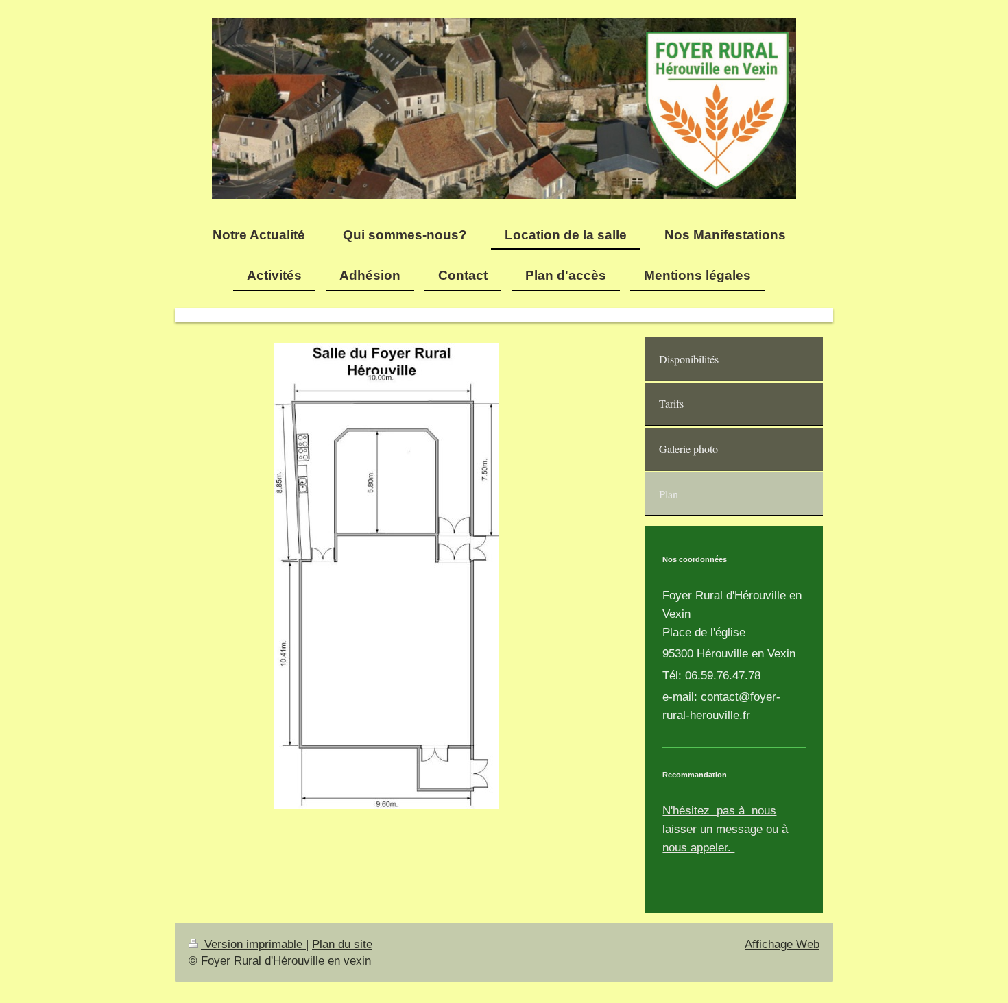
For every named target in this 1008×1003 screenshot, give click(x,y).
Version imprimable (253, 944)
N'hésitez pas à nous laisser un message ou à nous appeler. (725, 829)
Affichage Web (782, 944)
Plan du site (342, 944)
